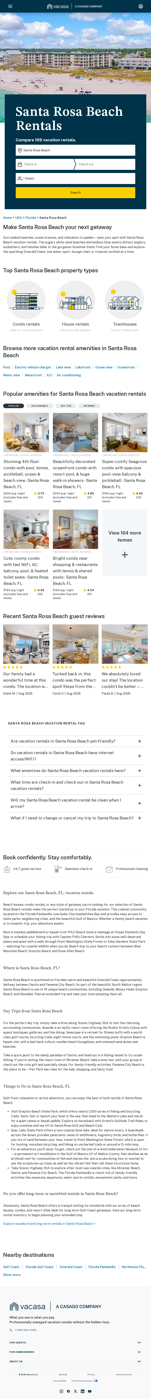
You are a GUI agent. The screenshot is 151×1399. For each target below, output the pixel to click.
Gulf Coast (11, 1267)
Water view (11, 375)
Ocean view (104, 367)
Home (7, 218)
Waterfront (33, 375)
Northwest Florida (136, 1267)
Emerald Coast (71, 1267)
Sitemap (63, 1374)
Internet (89, 406)
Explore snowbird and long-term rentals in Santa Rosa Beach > (49, 1224)
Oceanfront (126, 367)
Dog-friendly (39, 406)
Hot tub (66, 406)
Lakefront (83, 367)
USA (18, 218)
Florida (30, 218)
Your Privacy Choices (81, 1381)
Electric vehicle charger (33, 367)
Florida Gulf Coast (39, 1267)
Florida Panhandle (102, 1267)
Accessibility (59, 1381)
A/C (49, 375)
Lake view (63, 367)
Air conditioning (69, 375)
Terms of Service (123, 1374)
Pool (6, 367)
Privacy (91, 1374)
